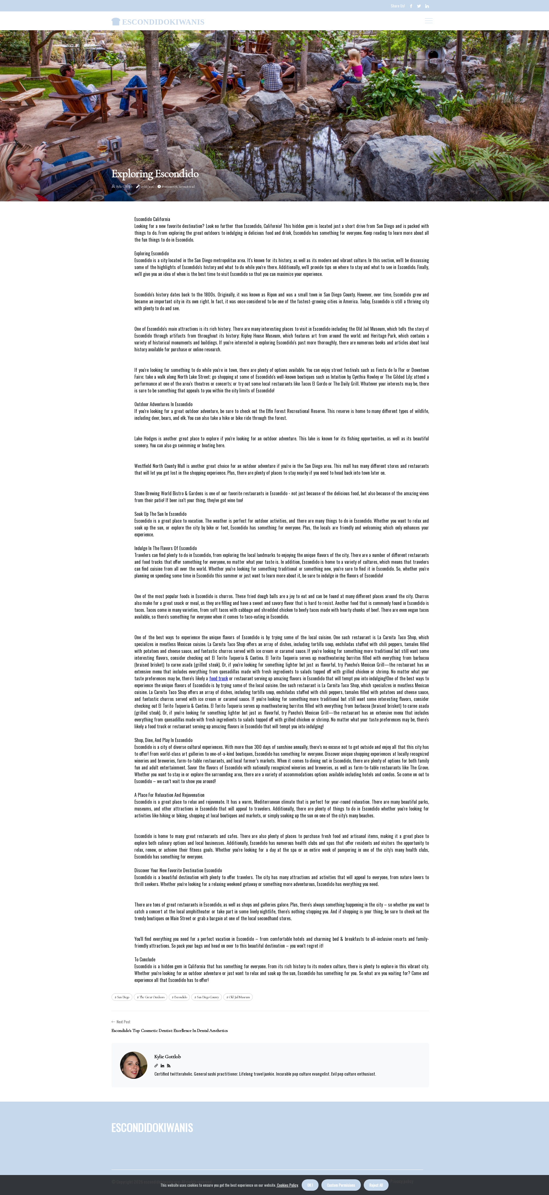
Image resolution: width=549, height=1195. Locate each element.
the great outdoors (152, 997)
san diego (123, 997)
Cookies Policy (287, 1185)
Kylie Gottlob (124, 187)
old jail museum (239, 997)
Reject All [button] (376, 1185)
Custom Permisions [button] (341, 1185)
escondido (180, 997)
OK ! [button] (310, 1185)
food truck (218, 678)
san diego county (208, 997)
